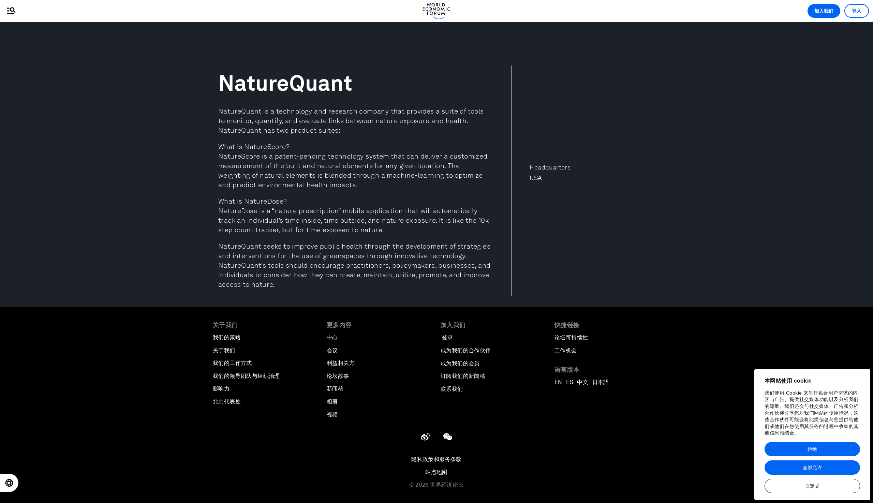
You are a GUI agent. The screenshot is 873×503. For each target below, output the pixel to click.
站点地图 (436, 472)
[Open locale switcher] (9, 483)
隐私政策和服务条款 (436, 459)
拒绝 (812, 449)
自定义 (812, 486)
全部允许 (812, 467)
